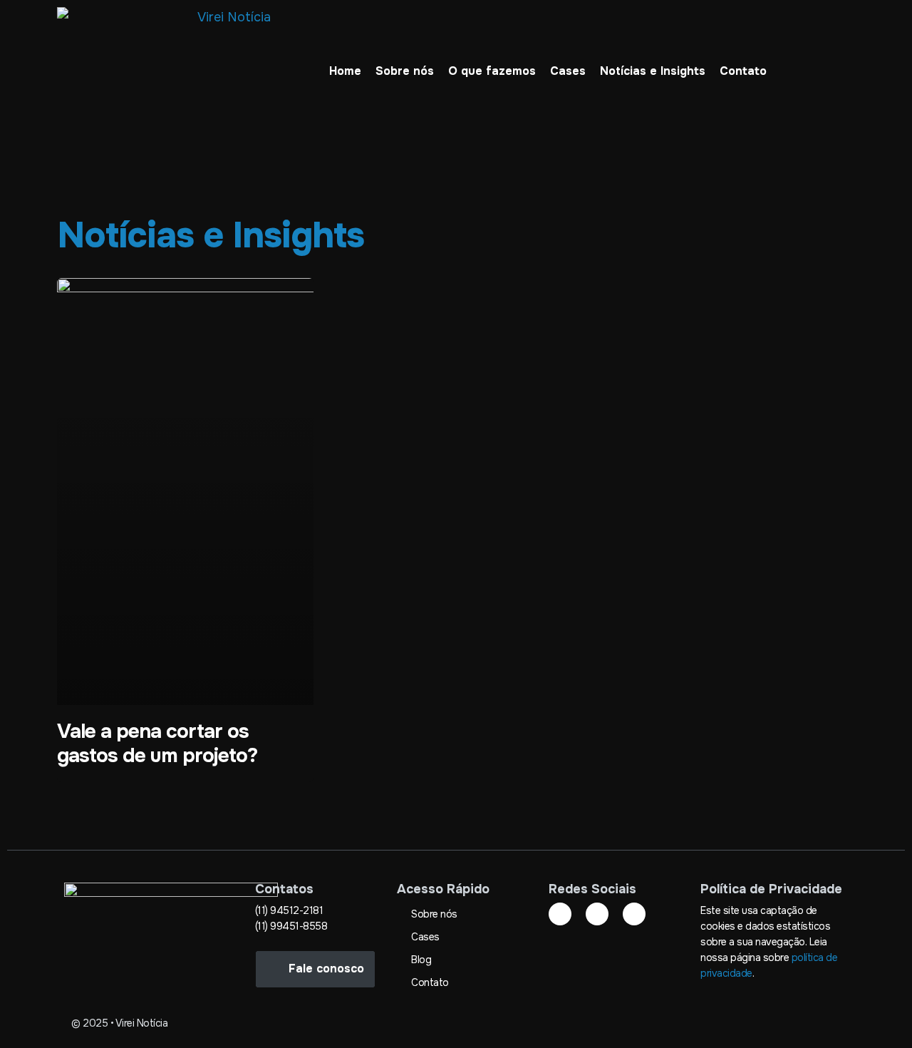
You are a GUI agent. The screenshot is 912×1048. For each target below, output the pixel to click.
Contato (743, 70)
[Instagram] (597, 914)
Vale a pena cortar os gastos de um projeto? (157, 744)
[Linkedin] (560, 914)
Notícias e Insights (652, 70)
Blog (421, 959)
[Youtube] (634, 914)
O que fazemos (492, 70)
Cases (568, 70)
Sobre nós (404, 70)
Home (345, 70)
